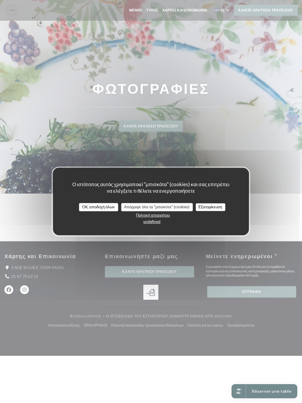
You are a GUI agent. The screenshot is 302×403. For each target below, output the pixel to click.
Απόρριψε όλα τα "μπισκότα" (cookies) (156, 206)
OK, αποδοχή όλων (98, 206)
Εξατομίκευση (210, 206)
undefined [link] (151, 221)
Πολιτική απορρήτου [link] (153, 215)
